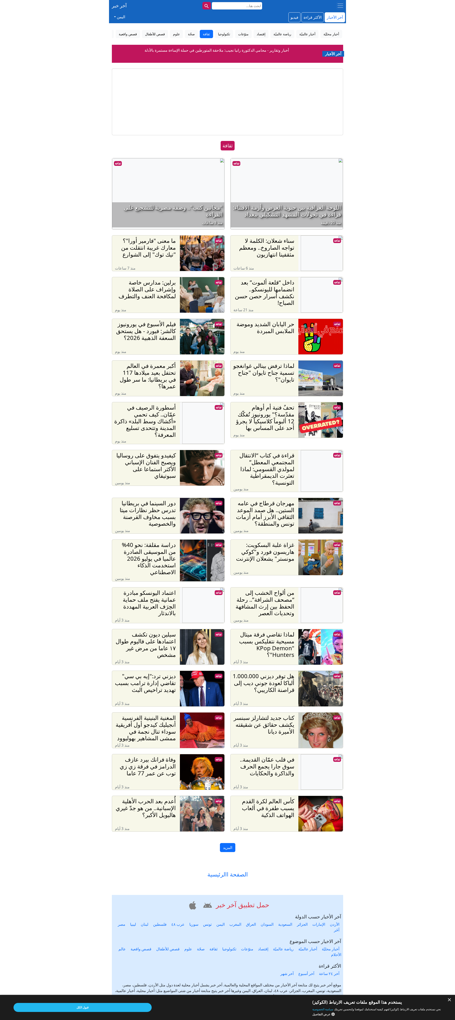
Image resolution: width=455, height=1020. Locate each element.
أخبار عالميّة (307, 949)
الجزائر (302, 924)
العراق (251, 924)
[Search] (206, 5)
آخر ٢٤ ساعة (329, 973)
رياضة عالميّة (283, 949)
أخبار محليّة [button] (331, 34)
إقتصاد (263, 949)
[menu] (340, 5)
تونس (207, 924)
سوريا (193, 924)
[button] (206, 904)
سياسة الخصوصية (322, 1009)
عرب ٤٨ (178, 924)
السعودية (285, 924)
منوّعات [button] (243, 34)
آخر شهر (287, 973)
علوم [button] (176, 34)
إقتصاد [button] (261, 34)
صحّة (201, 949)
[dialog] (227, 1007)
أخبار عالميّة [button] (307, 34)
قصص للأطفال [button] (155, 34)
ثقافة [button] (206, 34)
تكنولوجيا (229, 949)
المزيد (227, 847)
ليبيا (133, 924)
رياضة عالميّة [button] (282, 34)
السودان (267, 924)
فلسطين (160, 924)
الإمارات (318, 924)
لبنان (144, 924)
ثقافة (236, 163)
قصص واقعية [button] (128, 34)
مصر (121, 924)
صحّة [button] (191, 34)
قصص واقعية (141, 949)
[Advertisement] (227, 102)
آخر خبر (119, 5)
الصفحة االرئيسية (227, 874)
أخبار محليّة (330, 949)
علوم (188, 949)
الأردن (334, 924)
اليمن (220, 924)
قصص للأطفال (168, 949)
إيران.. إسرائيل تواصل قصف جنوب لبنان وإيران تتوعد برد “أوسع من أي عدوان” (217, 55)
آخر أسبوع (306, 973)
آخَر (336, 930)
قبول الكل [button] (83, 1007)
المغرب (235, 924)
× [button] (449, 1000)
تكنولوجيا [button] (224, 34)
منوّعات (247, 949)
